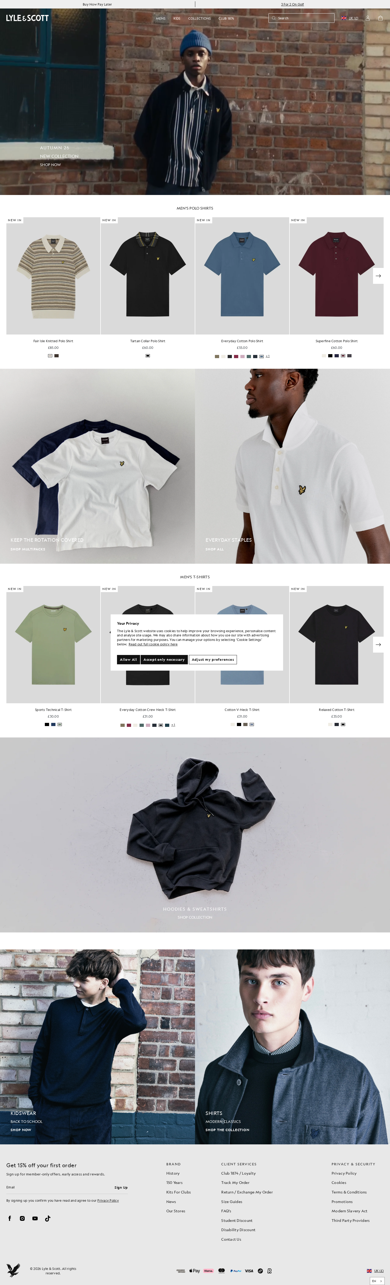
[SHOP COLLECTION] (195, 834)
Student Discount (237, 1220)
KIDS (177, 18)
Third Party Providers (351, 1220)
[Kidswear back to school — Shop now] (97, 1046)
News (171, 1201)
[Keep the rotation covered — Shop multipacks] (97, 466)
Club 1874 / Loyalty (238, 1173)
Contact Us (231, 1239)
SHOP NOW (21, 1130)
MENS (161, 18)
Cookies (339, 1182)
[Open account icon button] (368, 18)
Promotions (342, 1201)
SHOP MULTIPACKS (28, 549)
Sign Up (121, 1187)
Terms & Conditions (349, 1192)
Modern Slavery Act (350, 1210)
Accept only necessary (164, 659)
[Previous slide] (11, 276)
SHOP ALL (215, 549)
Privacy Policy (108, 1200)
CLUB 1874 (226, 18)
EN (374, 1281)
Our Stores (175, 1210)
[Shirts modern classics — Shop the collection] (292, 1046)
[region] (197, 642)
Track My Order (235, 1182)
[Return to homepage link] (27, 18)
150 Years (174, 1182)
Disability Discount (238, 1229)
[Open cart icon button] (380, 18)
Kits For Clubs (178, 1192)
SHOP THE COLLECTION (227, 1130)
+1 (173, 356)
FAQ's (226, 1210)
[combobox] (377, 1281)
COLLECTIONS (199, 18)
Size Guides (231, 1201)
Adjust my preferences (213, 659)
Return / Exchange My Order (247, 1192)
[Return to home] (13, 1271)
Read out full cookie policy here (153, 644)
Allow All (128, 659)
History (173, 1173)
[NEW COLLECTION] (195, 97)
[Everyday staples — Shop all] (292, 466)
